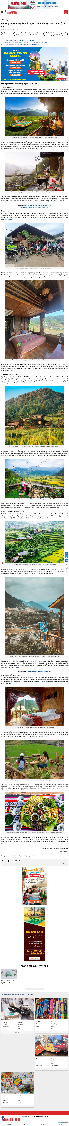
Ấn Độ (52, 1028)
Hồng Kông (54, 1024)
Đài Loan (53, 1026)
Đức (37, 1061)
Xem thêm (17, 1032)
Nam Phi (5, 1100)
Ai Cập (19, 1102)
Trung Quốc (39, 1024)
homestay (8, 856)
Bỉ (36, 1063)
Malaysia (5, 1024)
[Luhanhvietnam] (10, 1118)
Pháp (52, 1059)
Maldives (5, 1029)
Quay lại (65, 863)
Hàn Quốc (53, 1021)
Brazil (19, 1096)
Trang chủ (4, 19)
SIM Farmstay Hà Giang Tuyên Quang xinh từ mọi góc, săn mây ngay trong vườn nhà (25, 42)
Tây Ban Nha (54, 1065)
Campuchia (6, 1026)
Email (44, 1124)
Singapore (20, 1022)
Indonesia (20, 1024)
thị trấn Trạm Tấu (16, 856)
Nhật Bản (38, 1021)
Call (9, 1124)
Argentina (5, 1102)
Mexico (19, 1100)
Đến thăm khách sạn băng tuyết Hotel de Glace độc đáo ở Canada (8, 983)
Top (61, 1124)
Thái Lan (5, 1022)
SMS (27, 1124)
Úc (37, 1028)
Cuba (19, 1098)
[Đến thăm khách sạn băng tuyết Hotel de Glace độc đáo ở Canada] (9, 973)
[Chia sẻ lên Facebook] (66, 553)
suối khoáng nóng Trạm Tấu (27, 856)
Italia (52, 1061)
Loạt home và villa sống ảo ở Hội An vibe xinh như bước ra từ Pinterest (21, 44)
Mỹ (3, 1098)
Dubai (37, 1026)
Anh (37, 1059)
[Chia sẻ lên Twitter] (66, 556)
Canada (5, 1096)
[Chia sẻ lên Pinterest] (19, 860)
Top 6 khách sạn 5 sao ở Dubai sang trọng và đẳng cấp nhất (18, 40)
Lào (19, 1026)
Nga (52, 1063)
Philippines (20, 1029)
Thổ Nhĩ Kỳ (39, 1065)
